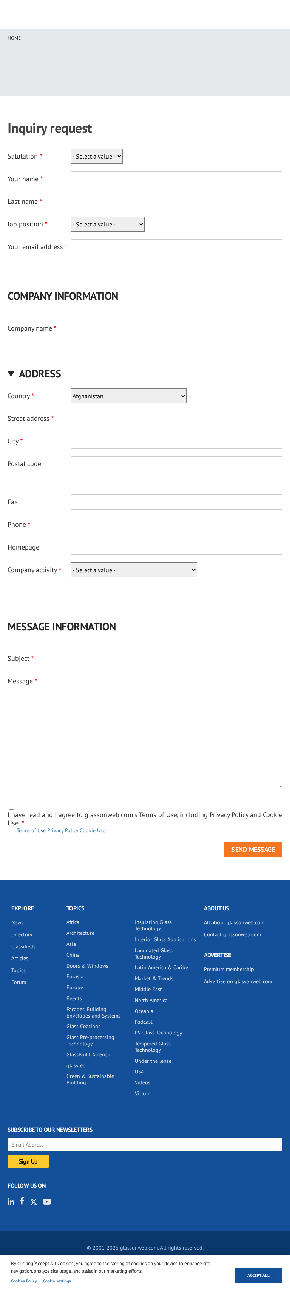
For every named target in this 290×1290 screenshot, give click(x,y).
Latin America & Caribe (161, 967)
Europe (74, 987)
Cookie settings (57, 1281)
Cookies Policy (24, 1281)
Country (19, 395)
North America (151, 1000)
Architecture (80, 933)
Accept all (258, 1275)
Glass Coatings (83, 1026)
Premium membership (229, 969)
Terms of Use (31, 830)
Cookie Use (92, 830)
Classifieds (23, 946)
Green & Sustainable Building (90, 1079)
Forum (18, 982)
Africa (72, 922)
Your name (23, 178)
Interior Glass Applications (165, 939)
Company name (30, 328)
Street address (28, 418)
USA (139, 1071)
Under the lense (153, 1061)
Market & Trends (154, 978)
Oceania (144, 1011)
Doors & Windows (87, 965)
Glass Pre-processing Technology (90, 1040)
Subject (18, 658)
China (73, 954)
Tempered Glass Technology (153, 1046)
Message (20, 681)
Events (74, 998)
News (17, 922)
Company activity (32, 569)
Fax (13, 501)
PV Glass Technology (158, 1032)
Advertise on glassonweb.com (238, 981)
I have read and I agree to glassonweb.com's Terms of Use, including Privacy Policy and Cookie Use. (145, 819)
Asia (71, 944)
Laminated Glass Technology (154, 953)
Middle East (148, 989)
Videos (142, 1082)
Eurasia (74, 976)
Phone (17, 524)
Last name (23, 201)
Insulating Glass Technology (153, 925)
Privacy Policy (62, 830)
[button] (145, 373)
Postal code (24, 463)
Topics (18, 970)
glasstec (75, 1065)
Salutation (23, 156)
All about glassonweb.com (234, 922)
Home (14, 38)
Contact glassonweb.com (232, 934)
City (13, 441)
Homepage (23, 547)
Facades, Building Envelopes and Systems (93, 1012)
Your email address (35, 246)
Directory (21, 934)
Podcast (144, 1021)
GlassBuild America (88, 1054)
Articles (19, 958)
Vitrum (142, 1093)
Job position (25, 224)
